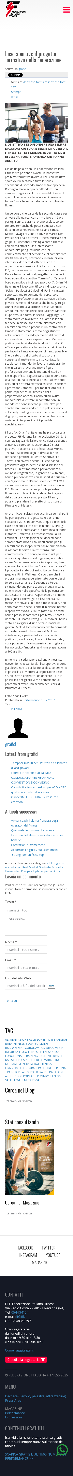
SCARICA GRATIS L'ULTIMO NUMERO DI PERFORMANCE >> (35, 1456)
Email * (10, 960)
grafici (22, 69)
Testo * (11, 902)
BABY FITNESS (15, 1044)
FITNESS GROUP (51, 1052)
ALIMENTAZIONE (17, 1039)
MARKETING (52, 1060)
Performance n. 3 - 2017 (39, 700)
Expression (13, 1417)
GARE (43, 1056)
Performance (15, 1413)
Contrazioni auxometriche (28, 845)
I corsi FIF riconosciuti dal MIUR (32, 773)
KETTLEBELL (35, 1060)
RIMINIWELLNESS (49, 1076)
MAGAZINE (39, 1262)
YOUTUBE (53, 1255)
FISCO (23, 1052)
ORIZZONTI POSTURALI (21, 1068)
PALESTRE (45, 1068)
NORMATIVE (14, 1064)
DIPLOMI (52, 1048)
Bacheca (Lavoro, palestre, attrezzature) (35, 1396)
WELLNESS (24, 1080)
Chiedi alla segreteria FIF (26, 1359)
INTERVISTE (54, 1056)
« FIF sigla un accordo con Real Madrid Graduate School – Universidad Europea (34, 867)
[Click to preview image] (36, 123)
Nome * (11, 942)
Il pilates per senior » (46, 871)
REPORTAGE (28, 1076)
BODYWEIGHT (15, 1048)
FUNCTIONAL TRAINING (22, 1056)
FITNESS (17, 709)
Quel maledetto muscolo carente (33, 830)
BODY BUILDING (37, 1044)
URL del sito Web (18, 978)
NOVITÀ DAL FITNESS (37, 1064)
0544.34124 (19, 1312)
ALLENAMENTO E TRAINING (48, 1039)
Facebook (25, 1248)
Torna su (11, 1001)
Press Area (13, 1400)
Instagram (28, 1255)
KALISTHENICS (15, 1060)
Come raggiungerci (19, 1350)
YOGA (36, 1080)
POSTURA (37, 1072)
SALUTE (10, 1080)
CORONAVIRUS (35, 1048)
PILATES (24, 1072)
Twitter (48, 1248)
